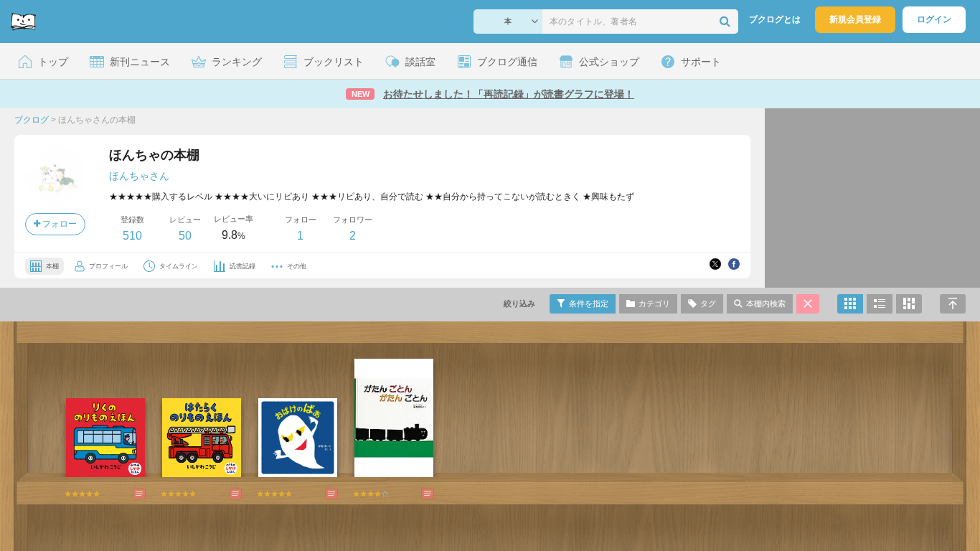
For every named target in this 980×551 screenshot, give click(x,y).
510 (132, 236)
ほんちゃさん (139, 176)
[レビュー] (124, 493)
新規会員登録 (855, 19)
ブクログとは (775, 19)
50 (185, 236)
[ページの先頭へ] (953, 304)
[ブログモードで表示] (879, 304)
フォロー (58, 224)
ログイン (934, 19)
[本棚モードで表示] (850, 304)
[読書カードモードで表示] (909, 304)
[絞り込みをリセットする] (807, 304)
